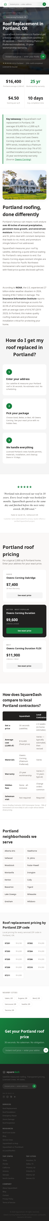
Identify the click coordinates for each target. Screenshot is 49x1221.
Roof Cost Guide (9, 1132)
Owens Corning (22, 159)
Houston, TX (31, 1160)
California (6, 1167)
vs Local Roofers (9, 1150)
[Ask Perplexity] (4, 1097)
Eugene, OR (22, 998)
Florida (5, 1164)
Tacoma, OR (9, 1010)
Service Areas (8, 1140)
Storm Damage (8, 1119)
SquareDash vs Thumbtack (13, 1147)
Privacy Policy (8, 1199)
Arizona (5, 1171)
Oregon (12, 8)
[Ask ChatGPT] (7, 1097)
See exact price (24, 595)
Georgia (6, 1175)
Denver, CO (30, 1178)
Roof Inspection (9, 1123)
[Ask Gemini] (15, 1097)
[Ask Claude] (11, 1097)
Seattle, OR (26, 1004)
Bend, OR (36, 998)
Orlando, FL (30, 1171)
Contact (6, 1195)
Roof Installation (9, 1112)
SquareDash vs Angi (10, 1143)
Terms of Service (9, 1202)
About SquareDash (10, 1188)
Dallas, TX (29, 1164)
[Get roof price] (44, 4)
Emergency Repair (10, 1115)
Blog (4, 1136)
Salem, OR (9, 998)
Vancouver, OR (10, 1004)
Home (5, 8)
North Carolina (8, 1178)
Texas (5, 1160)
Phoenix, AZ (30, 1167)
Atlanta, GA (30, 1175)
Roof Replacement (10, 1108)
